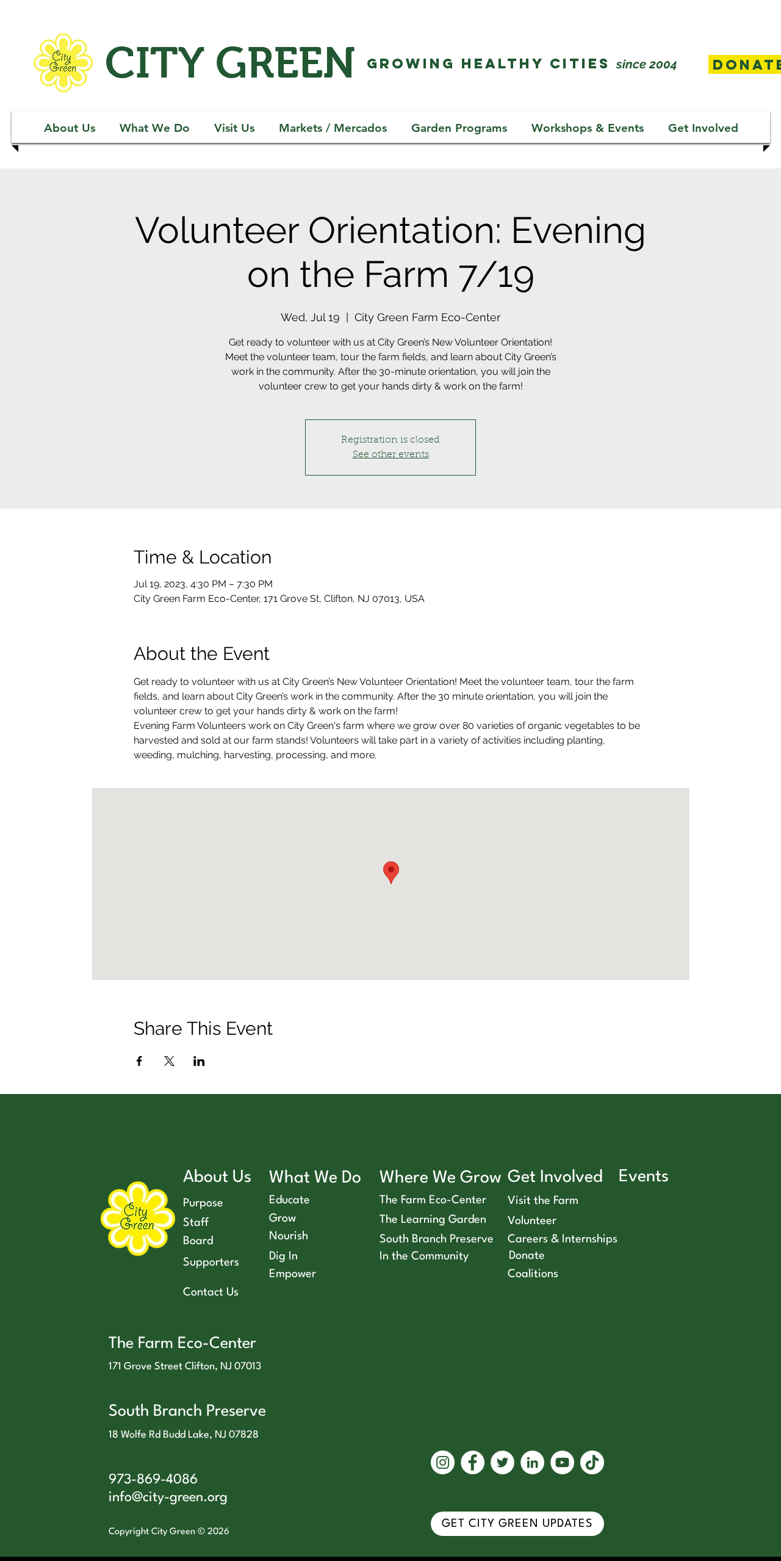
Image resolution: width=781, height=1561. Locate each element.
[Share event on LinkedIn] (199, 1061)
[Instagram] (443, 1462)
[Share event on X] (169, 1061)
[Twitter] (502, 1462)
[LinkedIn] (532, 1462)
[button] (69, 127)
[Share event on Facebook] (139, 1061)
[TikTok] (592, 1462)
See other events (391, 455)
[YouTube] (562, 1462)
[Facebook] (472, 1462)
